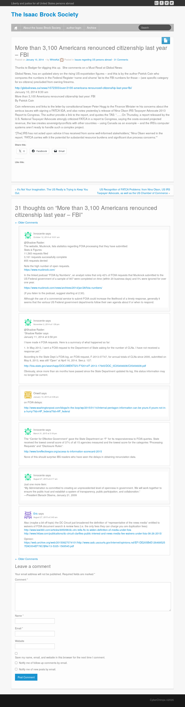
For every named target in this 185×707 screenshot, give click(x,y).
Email (19, 628)
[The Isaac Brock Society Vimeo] (167, 3)
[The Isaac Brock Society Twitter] (172, 3)
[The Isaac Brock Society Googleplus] (156, 3)
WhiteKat (54, 59)
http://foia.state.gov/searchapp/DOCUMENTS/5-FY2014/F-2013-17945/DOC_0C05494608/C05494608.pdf (85, 366)
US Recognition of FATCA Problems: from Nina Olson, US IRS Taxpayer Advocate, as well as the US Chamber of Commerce (133, 191)
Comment (21, 579)
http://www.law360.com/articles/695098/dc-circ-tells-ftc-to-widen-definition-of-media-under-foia (77, 530)
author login (73, 27)
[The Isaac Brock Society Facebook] (162, 3)
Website (19, 641)
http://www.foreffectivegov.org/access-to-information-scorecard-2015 (63, 451)
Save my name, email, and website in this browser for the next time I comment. (60, 657)
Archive (91, 27)
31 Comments (121, 59)
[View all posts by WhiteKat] (62, 59)
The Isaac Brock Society (44, 14)
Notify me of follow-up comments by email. (43, 663)
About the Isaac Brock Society (42, 27)
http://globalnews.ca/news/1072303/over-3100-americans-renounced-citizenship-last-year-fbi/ (73, 88)
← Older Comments (26, 222)
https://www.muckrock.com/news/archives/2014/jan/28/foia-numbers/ (63, 287)
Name (19, 615)
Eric (35, 513)
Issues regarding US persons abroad (93, 59)
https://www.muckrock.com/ (39, 269)
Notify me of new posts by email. (37, 669)
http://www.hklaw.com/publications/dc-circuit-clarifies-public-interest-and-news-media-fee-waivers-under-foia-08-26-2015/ (93, 533)
